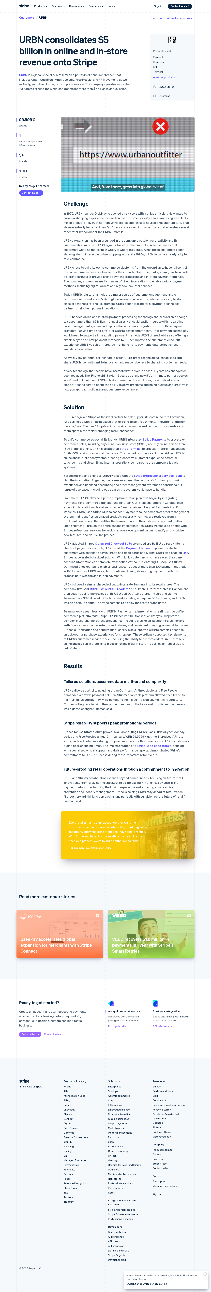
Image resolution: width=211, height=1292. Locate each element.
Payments (69, 1169)
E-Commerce (115, 1105)
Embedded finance (119, 1109)
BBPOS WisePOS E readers (109, 589)
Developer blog (117, 1259)
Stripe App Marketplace (121, 1209)
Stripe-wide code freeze (154, 746)
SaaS (111, 1141)
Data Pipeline (71, 1128)
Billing (67, 1100)
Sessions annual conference (169, 1105)
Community (159, 1100)
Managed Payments (75, 1160)
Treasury (69, 1201)
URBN (23, 75)
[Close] (204, 1275)
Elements (69, 1132)
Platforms (114, 1137)
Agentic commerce (119, 1095)
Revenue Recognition (76, 1183)
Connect (68, 1118)
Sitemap (157, 1127)
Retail (111, 1192)
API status (114, 1241)
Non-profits (114, 1178)
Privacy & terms (162, 1109)
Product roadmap (163, 1149)
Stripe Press (160, 1163)
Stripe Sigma (71, 1188)
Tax (66, 1192)
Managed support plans (166, 1186)
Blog (155, 1095)
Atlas (67, 1091)
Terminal (69, 1197)
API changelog (116, 1246)
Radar (67, 1178)
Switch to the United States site (146, 1283)
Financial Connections (76, 1137)
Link (185, 553)
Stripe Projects (116, 1255)
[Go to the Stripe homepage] (23, 1081)
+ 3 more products (164, 77)
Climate (68, 1114)
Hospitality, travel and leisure (124, 1165)
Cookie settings (162, 1132)
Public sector (115, 1188)
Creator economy (118, 1151)
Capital (68, 1105)
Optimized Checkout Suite (113, 543)
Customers (27, 17)
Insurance (113, 1169)
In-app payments (118, 1123)
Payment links (72, 1165)
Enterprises (114, 1086)
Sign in (158, 6)
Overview (156, 18)
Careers (157, 1154)
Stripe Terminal (130, 448)
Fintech (112, 1155)
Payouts (68, 1174)
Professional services (120, 1183)
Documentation (117, 1232)
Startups (113, 1091)
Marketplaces (116, 1128)
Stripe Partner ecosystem (123, 1214)
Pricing (112, 5)
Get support (160, 1181)
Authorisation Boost (75, 1095)
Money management (120, 1132)
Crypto (68, 1123)
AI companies (115, 1146)
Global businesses (118, 1118)
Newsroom (159, 1159)
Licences (158, 1122)
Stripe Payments (154, 439)
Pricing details (117, 1026)
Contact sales (178, 6)
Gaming (112, 1160)
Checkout (69, 1109)
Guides (157, 1086)
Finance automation (119, 1114)
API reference (161, 1026)
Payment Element (138, 548)
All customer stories (179, 18)
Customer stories (163, 1091)
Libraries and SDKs (118, 1250)
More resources (162, 1136)
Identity (68, 1141)
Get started (29, 1034)
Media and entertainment (122, 1174)
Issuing (68, 1151)
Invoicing (69, 1146)
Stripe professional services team (158, 475)
